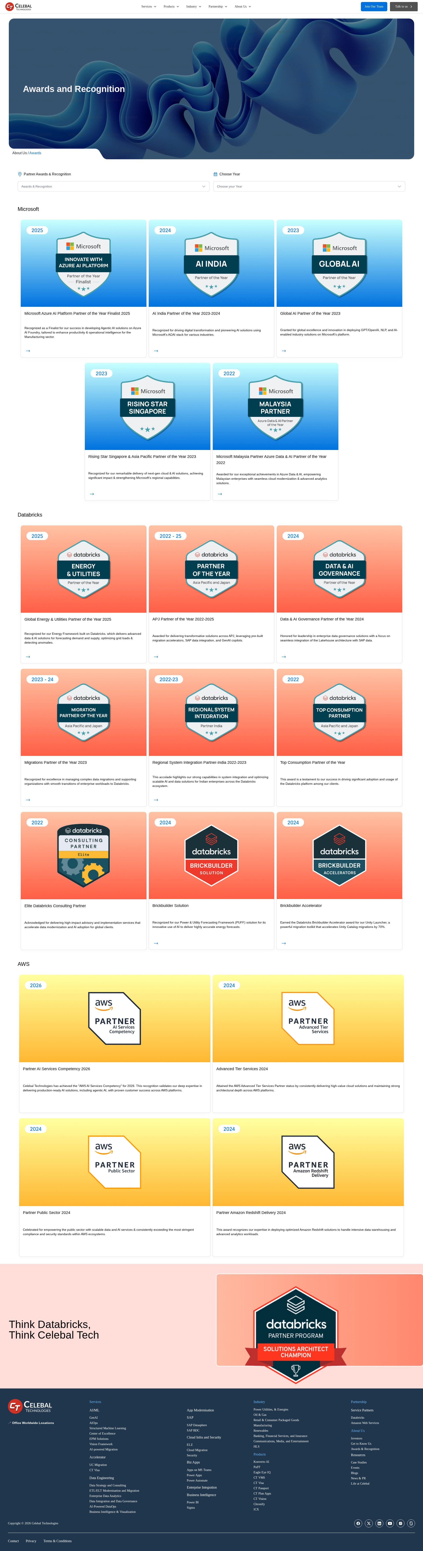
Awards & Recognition (365, 1449)
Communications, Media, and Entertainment (281, 1441)
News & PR (358, 1478)
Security (192, 1455)
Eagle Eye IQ (262, 1472)
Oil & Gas (260, 1414)
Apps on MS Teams (199, 1470)
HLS (257, 1446)
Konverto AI (261, 1461)
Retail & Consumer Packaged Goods (276, 1420)
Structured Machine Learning (107, 1428)
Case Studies (359, 1462)
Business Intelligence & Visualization (112, 1512)
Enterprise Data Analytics (105, 1496)
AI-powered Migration (103, 1449)
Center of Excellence (102, 1433)
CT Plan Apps (262, 1493)
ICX (256, 1509)
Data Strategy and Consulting (107, 1485)
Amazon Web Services (365, 1423)
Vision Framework (101, 1444)
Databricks (357, 1417)
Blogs (354, 1473)
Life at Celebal (360, 1483)
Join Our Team (374, 6)
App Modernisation (200, 1410)
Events (355, 1467)
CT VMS (259, 1477)
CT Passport (261, 1488)
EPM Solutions (98, 1438)
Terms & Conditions (57, 1541)
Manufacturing (263, 1425)
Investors (356, 1438)
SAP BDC (193, 1430)
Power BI (193, 1502)
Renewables (261, 1430)
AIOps (93, 1423)
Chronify (259, 1504)
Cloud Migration (197, 1450)
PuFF (257, 1467)
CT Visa (94, 1470)
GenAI (93, 1417)
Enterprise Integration (202, 1487)
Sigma (191, 1507)
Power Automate (197, 1480)
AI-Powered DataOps (102, 1506)
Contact (13, 1541)
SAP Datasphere (197, 1425)
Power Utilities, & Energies (271, 1409)
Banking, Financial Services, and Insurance (280, 1436)
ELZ (190, 1444)
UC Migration (98, 1465)
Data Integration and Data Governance (113, 1501)
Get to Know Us (361, 1443)
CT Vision (260, 1498)
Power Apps (194, 1475)
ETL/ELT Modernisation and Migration (114, 1490)
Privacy (31, 1541)
